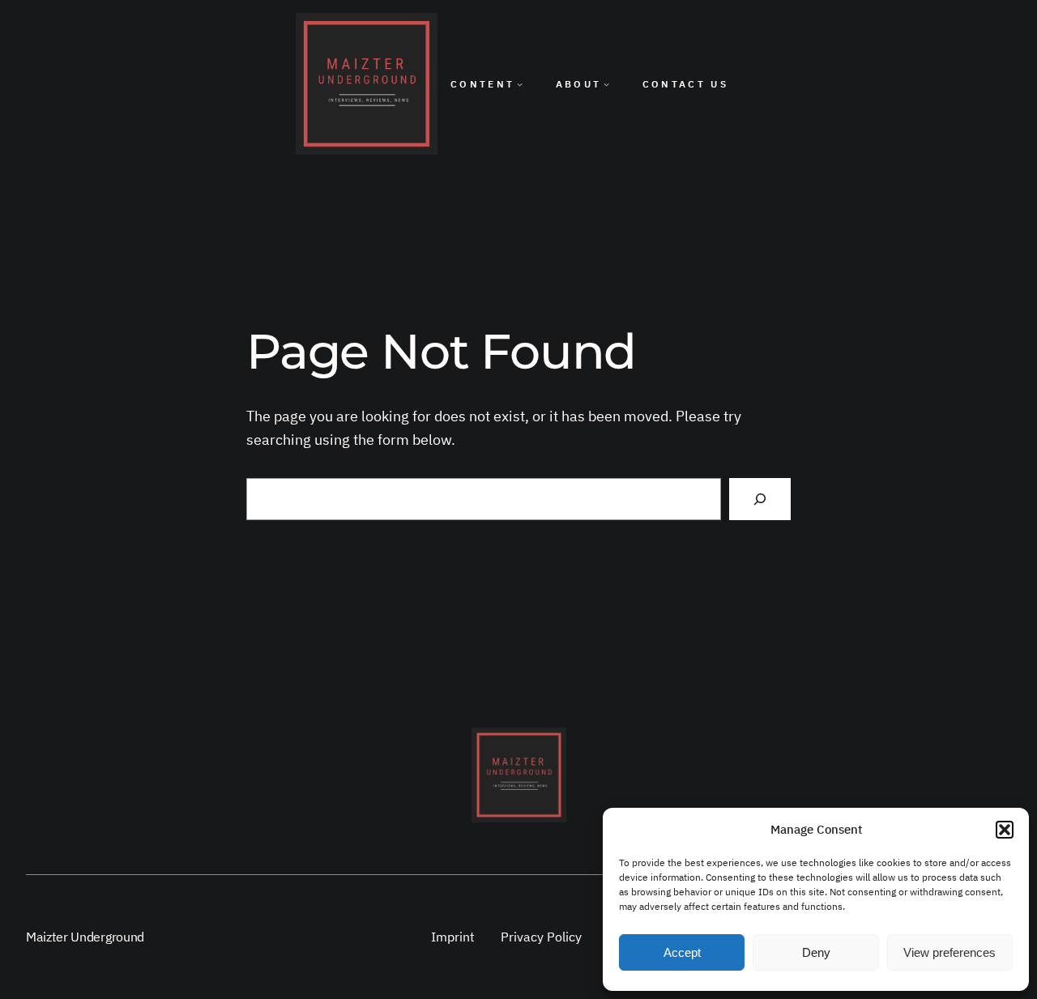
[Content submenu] (520, 84)
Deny (816, 952)
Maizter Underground (85, 937)
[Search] (760, 499)
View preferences (949, 952)
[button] (1004, 830)
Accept (682, 952)
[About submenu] (606, 84)
